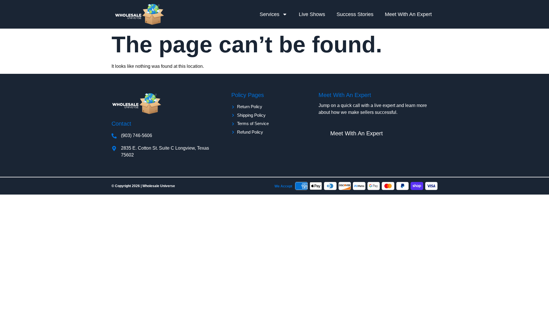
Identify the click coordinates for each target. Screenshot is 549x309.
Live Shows (312, 14)
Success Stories (355, 14)
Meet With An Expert (408, 14)
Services (269, 14)
